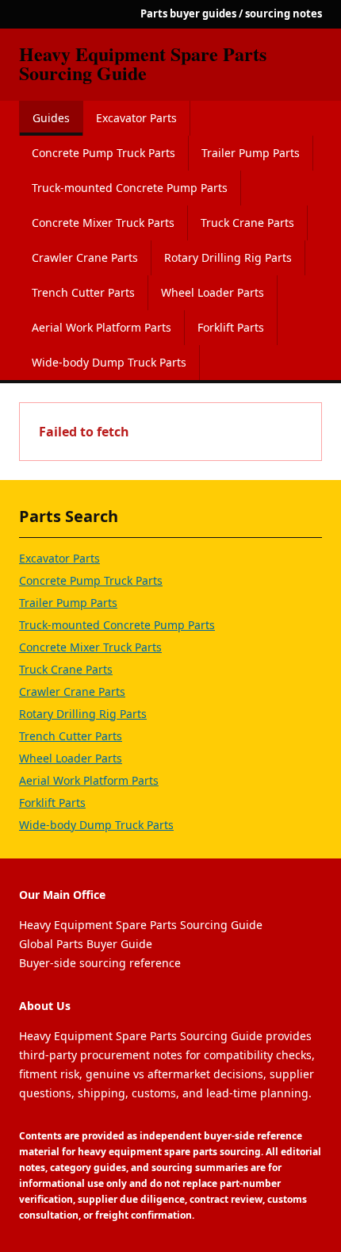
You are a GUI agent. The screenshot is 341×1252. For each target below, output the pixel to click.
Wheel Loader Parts (212, 292)
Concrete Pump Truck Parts (103, 152)
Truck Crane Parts (247, 222)
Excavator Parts (136, 117)
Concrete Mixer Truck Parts (103, 222)
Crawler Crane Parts (85, 257)
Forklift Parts (230, 327)
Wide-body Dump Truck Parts (109, 362)
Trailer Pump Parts (250, 152)
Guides (51, 117)
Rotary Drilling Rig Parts (228, 257)
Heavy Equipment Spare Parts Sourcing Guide (142, 63)
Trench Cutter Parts (83, 292)
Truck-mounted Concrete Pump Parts (130, 187)
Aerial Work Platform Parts (101, 327)
